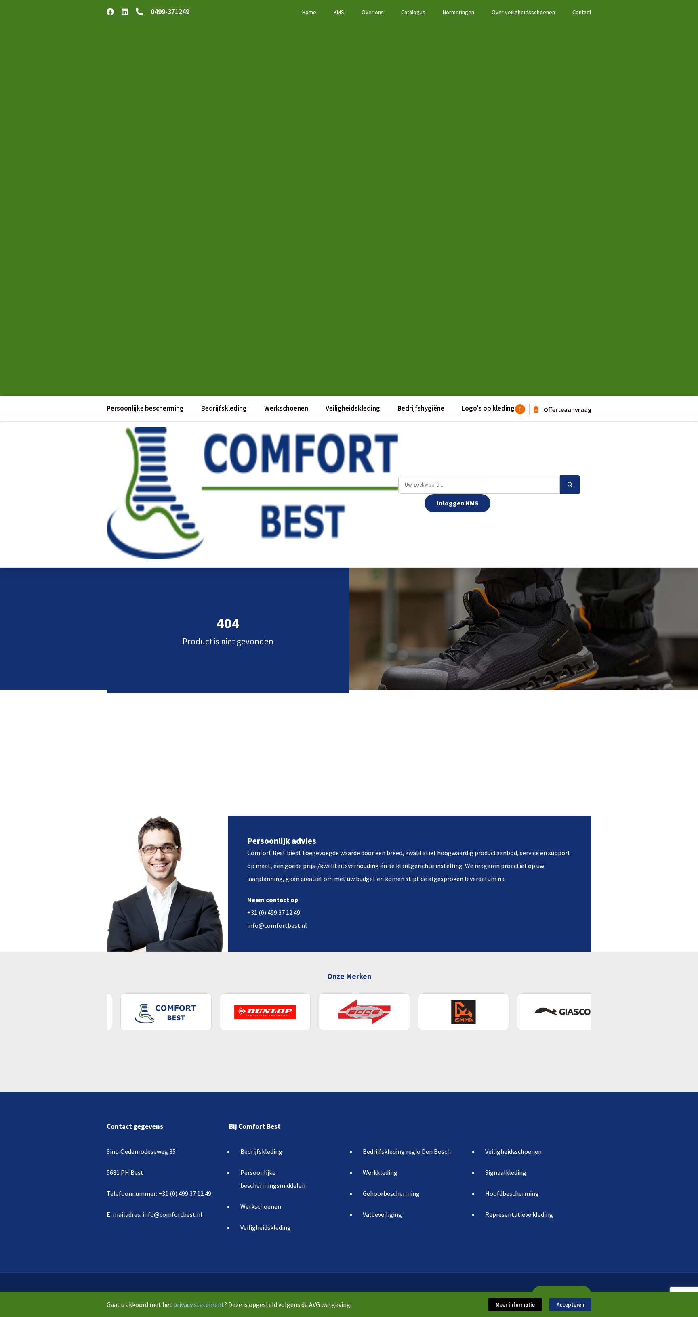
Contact (581, 12)
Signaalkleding (505, 1172)
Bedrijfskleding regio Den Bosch (407, 1151)
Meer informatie (515, 1304)
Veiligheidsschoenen (513, 1151)
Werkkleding (380, 1172)
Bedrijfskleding (224, 408)
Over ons (373, 12)
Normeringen (458, 12)
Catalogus (413, 12)
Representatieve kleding (519, 1214)
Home (309, 12)
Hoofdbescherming (512, 1193)
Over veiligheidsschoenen (523, 12)
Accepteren (570, 1304)
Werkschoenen (286, 408)
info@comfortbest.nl (277, 925)
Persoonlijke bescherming (145, 408)
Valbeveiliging (382, 1214)
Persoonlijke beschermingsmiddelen (272, 1178)
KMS (339, 12)
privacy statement (198, 1304)
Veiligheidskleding (353, 408)
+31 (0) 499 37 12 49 (273, 912)
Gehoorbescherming (391, 1193)
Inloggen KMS (457, 503)
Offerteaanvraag (566, 409)
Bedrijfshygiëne (420, 408)
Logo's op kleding (488, 408)
